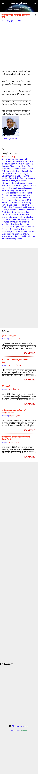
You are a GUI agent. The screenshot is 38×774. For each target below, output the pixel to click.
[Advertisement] (19, 44)
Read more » (30, 353)
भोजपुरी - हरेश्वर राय (10, 153)
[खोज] (35, 4)
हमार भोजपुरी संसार (19, 3)
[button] (35, 15)
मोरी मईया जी (6, 386)
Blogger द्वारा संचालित (20, 726)
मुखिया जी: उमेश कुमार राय (10, 336)
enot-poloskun (15, 731)
